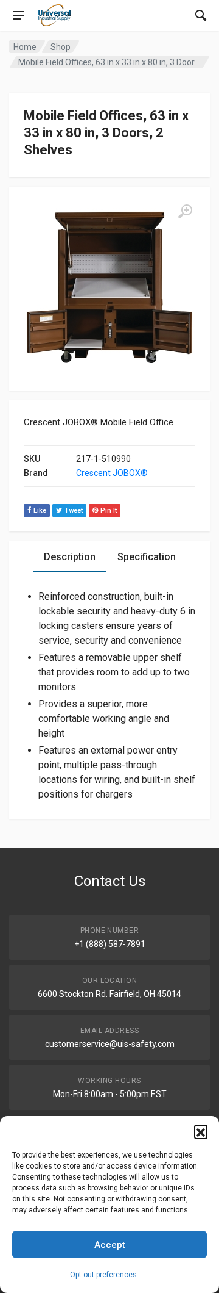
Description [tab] (70, 557)
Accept (109, 1244)
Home (24, 47)
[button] (201, 1131)
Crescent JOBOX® (112, 473)
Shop (60, 47)
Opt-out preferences (103, 1274)
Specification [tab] (146, 557)
